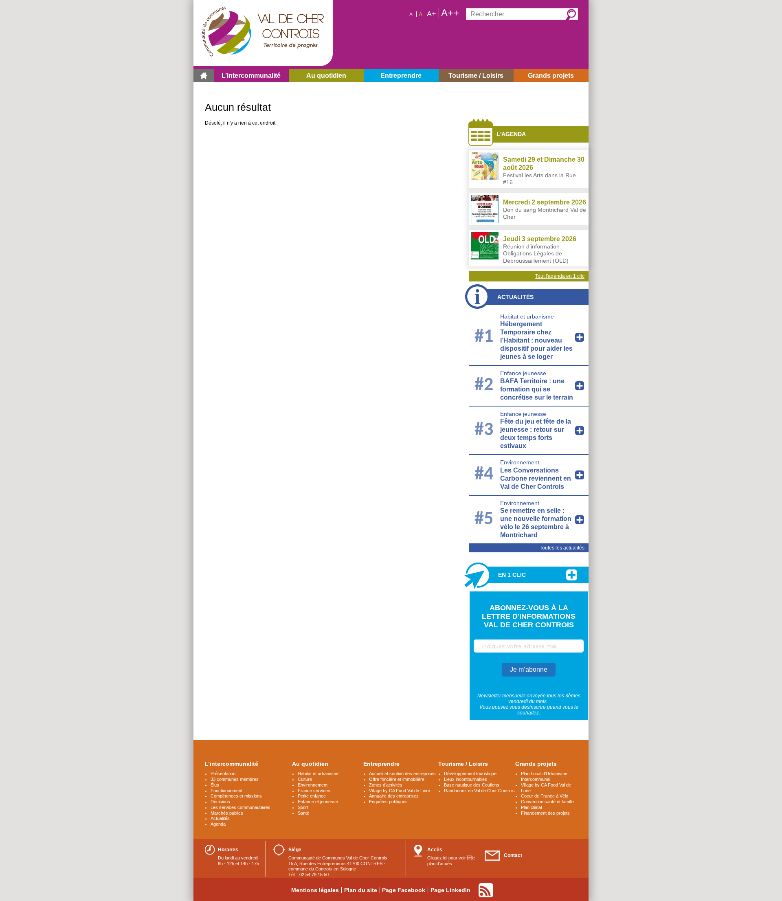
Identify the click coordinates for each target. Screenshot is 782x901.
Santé (303, 813)
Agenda (218, 824)
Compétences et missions (236, 795)
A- (411, 14)
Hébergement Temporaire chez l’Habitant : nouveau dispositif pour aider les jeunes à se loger (536, 340)
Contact (513, 855)
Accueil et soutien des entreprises (402, 773)
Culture (305, 779)
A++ (450, 13)
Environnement (519, 462)
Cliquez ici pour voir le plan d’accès (451, 860)
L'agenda (511, 134)
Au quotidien (310, 763)
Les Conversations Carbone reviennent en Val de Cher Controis (535, 478)
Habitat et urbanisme (527, 316)
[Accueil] (203, 75)
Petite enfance (312, 795)
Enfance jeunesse (523, 373)
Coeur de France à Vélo (544, 795)
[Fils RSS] (486, 890)
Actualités (515, 297)
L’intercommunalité (231, 763)
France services (314, 790)
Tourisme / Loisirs (463, 763)
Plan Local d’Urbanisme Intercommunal (544, 776)
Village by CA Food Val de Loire (399, 790)
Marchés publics (227, 813)
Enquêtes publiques (388, 801)
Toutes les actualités (562, 548)
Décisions (220, 801)
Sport (303, 807)
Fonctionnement (226, 790)
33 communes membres (235, 779)
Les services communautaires (240, 807)
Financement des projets (545, 813)
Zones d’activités (385, 784)
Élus (215, 784)
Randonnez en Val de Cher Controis (479, 790)
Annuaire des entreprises (394, 795)
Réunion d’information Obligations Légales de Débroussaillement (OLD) (536, 253)
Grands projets (536, 763)
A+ (431, 14)
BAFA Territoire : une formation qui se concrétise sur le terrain (536, 389)
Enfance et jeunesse (318, 801)
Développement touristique (470, 773)
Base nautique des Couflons (471, 784)
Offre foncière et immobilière (396, 779)
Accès (434, 850)
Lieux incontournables (465, 779)
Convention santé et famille (547, 801)
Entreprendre (381, 763)
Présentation (223, 773)
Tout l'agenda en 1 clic (559, 276)
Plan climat (531, 807)
